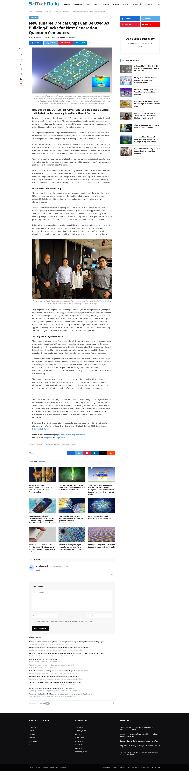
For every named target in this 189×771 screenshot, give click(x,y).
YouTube (32, 734)
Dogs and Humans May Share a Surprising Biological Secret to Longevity (147, 151)
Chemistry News (80, 731)
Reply (112, 574)
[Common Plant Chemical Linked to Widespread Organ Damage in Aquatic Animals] (126, 140)
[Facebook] (21, 55)
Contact (122, 767)
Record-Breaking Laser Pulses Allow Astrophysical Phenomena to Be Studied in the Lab (72, 487)
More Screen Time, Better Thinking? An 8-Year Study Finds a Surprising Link (145, 115)
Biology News (79, 727)
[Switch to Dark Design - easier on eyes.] (155, 4)
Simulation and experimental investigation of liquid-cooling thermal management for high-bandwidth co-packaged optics (66, 642)
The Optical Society (68, 444)
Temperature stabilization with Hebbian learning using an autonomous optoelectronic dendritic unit (60, 694)
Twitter (31, 731)
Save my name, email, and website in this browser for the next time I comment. (63, 621)
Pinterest (32, 738)
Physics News (79, 741)
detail (54, 147)
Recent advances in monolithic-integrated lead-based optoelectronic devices (53, 676)
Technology (136, 4)
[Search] (159, 4)
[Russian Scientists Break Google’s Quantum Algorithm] (101, 505)
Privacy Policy (144, 767)
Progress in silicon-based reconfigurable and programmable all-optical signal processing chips (58, 647)
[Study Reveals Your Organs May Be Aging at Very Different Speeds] (126, 80)
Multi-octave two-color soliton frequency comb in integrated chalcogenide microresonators (57, 671)
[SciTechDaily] (44, 4)
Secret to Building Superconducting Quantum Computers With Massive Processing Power (40, 488)
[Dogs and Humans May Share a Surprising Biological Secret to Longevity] (126, 151)
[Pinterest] (21, 69)
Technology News (80, 752)
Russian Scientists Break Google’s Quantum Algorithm (100, 517)
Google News (60, 437)
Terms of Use (156, 767)
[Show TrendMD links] (114, 703)
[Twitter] (21, 59)
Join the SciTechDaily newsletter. (71, 434)
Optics (32, 444)
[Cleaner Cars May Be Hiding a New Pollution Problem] (126, 128)
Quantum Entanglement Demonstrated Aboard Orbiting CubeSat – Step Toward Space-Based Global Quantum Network (42, 519)
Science (116, 4)
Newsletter (33, 741)
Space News (78, 748)
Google (47, 437)
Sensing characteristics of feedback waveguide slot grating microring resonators (54, 682)
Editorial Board (132, 767)
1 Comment (61, 37)
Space (125, 4)
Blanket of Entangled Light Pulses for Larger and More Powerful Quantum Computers (71, 547)
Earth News (78, 734)
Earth (88, 4)
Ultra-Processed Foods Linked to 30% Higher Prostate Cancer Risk (147, 103)
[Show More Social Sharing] (90, 43)
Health (96, 4)
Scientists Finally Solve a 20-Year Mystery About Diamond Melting (146, 91)
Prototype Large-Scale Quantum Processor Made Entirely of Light (101, 546)
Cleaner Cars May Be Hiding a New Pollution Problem (146, 126)
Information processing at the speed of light (43, 659)
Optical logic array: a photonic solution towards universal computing (50, 665)
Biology (67, 4)
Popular (39, 444)
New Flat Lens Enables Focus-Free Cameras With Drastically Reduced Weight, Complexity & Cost (42, 548)
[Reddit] (21, 83)
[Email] (21, 79)
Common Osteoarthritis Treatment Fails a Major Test (139, 741)
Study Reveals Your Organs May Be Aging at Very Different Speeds (145, 80)
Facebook (32, 727)
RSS (30, 745)
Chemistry (78, 4)
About (115, 767)
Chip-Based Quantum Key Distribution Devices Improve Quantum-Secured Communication (71, 519)
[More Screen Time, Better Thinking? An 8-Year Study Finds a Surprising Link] (126, 116)
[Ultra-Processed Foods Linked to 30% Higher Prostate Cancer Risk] (126, 104)
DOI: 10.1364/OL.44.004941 (43, 429)
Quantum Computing (52, 444)
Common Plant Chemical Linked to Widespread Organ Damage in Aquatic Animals (146, 139)
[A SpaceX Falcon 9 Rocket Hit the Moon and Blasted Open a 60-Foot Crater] (126, 69)
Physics (106, 4)
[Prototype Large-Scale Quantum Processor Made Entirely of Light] (101, 534)
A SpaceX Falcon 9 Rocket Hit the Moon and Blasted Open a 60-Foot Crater (146, 68)
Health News (79, 738)
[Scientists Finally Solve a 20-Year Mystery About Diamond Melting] (126, 92)
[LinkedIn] (21, 64)
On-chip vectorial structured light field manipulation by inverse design (51, 688)
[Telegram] (21, 74)
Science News (79, 745)
